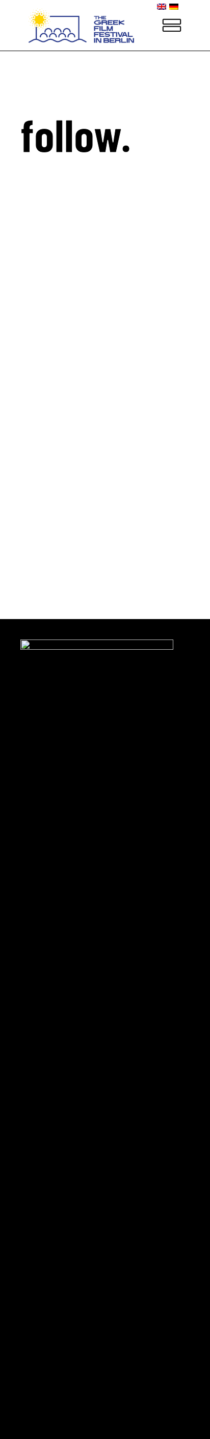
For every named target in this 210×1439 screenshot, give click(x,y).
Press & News (53, 463)
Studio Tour (51, 447)
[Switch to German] (175, 6)
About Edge (49, 415)
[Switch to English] (163, 6)
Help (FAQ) (49, 479)
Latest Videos (55, 431)
